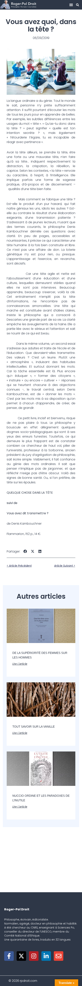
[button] (71, 5)
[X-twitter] (21, 956)
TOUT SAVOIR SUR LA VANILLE (33, 726)
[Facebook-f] (9, 956)
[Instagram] (34, 956)
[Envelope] (58, 956)
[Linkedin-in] (46, 956)
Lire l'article (19, 663)
